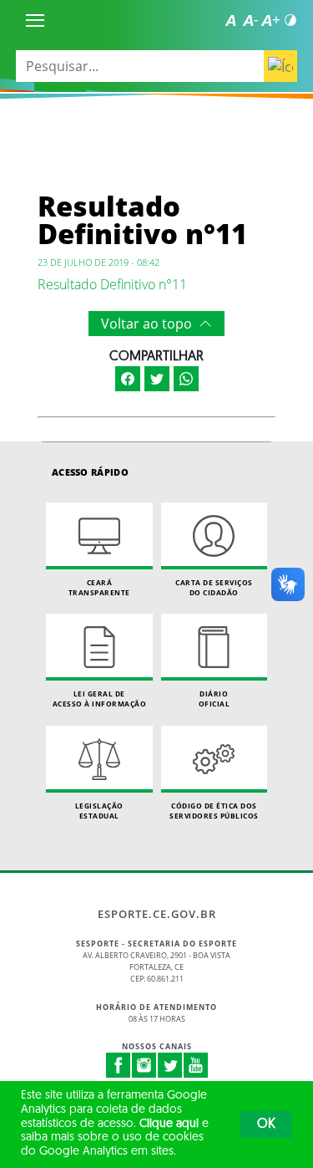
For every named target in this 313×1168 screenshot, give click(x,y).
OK (266, 1124)
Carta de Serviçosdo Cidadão (214, 587)
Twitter (170, 1065)
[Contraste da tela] (290, 20)
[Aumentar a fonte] (270, 20)
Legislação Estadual (99, 810)
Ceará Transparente (99, 587)
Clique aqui (169, 1124)
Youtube (196, 1065)
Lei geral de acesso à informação (100, 698)
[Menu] (35, 20)
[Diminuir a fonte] (250, 20)
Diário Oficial (214, 698)
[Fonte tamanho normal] (230, 20)
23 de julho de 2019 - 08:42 (98, 262)
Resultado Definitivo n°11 (112, 284)
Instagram (144, 1065)
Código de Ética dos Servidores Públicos (214, 810)
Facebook (118, 1065)
